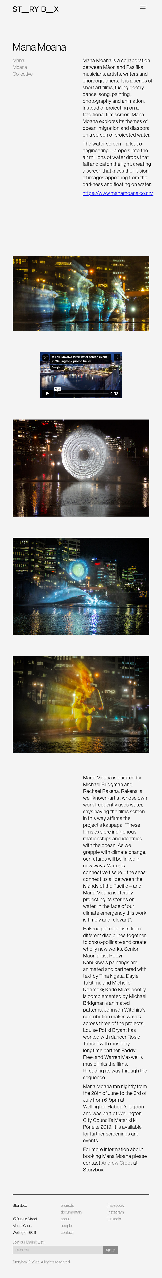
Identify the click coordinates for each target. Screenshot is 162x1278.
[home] (36, 9)
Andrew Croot (116, 1163)
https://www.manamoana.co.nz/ (118, 193)
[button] (142, 6)
